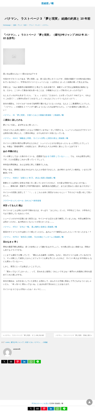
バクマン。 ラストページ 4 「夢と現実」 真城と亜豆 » (74, 335)
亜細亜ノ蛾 (47, 3)
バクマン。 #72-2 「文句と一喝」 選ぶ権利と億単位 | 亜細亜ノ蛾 (30, 227)
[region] (47, 311)
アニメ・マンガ (34, 25)
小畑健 (45, 342)
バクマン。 (46, 25)
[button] (47, 10)
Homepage (7, 25)
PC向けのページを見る (40, 403)
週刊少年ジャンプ (17, 342)
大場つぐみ (29, 342)
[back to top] (89, 402)
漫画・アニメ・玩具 (20, 25)
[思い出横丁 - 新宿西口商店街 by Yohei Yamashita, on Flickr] (14, 71)
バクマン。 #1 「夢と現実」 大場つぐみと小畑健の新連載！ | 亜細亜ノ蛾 (33, 115)
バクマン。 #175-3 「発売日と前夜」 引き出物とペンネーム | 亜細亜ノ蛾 (33, 237)
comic (7, 342)
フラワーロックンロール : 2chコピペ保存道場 (22, 201)
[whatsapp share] (31, 363)
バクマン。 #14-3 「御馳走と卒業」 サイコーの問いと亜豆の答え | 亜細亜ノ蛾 (35, 138)
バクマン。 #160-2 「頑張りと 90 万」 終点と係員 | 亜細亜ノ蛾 (29, 178)
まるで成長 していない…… (57, 156)
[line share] (38, 363)
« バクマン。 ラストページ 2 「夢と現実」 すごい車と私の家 (23, 335)
